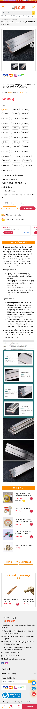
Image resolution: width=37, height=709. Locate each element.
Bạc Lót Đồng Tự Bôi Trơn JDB (24, 545)
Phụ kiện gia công (28, 16)
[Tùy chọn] (31, 498)
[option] (18, 45)
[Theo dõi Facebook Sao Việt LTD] (2, 663)
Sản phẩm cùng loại (18, 575)
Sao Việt (17, 702)
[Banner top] (18, 1)
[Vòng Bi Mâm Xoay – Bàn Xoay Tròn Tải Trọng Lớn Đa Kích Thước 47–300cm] (8, 497)
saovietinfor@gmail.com (16, 659)
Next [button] (32, 45)
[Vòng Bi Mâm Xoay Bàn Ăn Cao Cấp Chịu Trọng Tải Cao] (8, 522)
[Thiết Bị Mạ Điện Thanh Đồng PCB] (12, 590)
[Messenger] (33, 683)
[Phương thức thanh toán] (13, 75)
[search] (34, 13)
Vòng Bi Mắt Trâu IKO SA (22, 508)
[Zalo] (33, 688)
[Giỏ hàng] (33, 7)
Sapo (31, 702)
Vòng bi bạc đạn (5, 16)
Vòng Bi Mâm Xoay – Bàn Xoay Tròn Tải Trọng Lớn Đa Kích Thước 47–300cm (23, 495)
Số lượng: (4, 203)
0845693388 (15, 653)
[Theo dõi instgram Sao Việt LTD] (6, 663)
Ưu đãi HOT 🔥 (18, 488)
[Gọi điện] (33, 694)
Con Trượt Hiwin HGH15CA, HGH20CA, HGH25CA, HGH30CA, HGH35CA (23, 534)
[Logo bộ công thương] (11, 695)
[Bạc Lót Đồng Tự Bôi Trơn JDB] (8, 547)
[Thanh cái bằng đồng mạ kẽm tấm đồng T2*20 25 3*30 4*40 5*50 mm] (18, 45)
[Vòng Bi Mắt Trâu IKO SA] (8, 510)
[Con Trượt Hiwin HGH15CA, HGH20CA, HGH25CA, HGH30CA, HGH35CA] (8, 534)
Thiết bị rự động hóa (16, 16)
